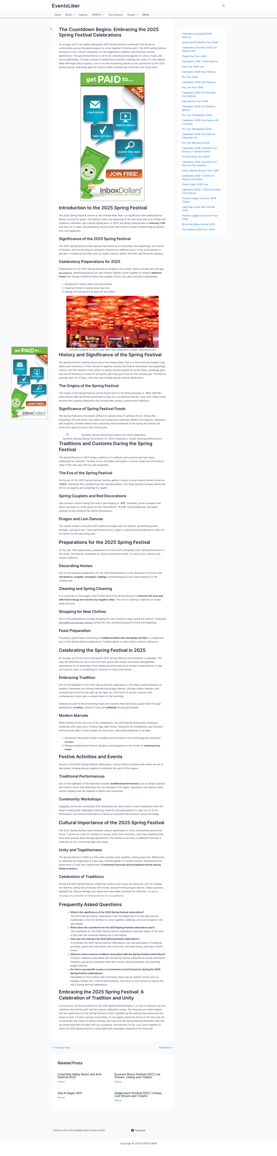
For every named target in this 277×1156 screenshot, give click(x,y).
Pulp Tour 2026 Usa (193, 66)
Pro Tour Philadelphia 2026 (197, 115)
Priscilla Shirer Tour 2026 (196, 156)
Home (57, 14)
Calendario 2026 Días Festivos (199, 71)
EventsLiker (66, 6)
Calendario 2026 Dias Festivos (199, 82)
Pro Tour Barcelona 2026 (195, 142)
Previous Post (61, 1047)
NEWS (145, 14)
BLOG (68, 14)
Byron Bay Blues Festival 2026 (198, 224)
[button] (223, 6)
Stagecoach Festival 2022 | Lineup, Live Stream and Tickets (138, 1094)
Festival (83, 14)
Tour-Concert (115, 14)
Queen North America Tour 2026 (200, 42)
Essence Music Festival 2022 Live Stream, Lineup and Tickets (137, 1076)
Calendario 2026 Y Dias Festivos (200, 61)
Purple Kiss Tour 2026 (194, 56)
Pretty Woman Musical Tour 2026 (200, 170)
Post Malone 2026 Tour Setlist (198, 229)
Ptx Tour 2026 (190, 77)
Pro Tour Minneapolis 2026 (197, 128)
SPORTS (96, 14)
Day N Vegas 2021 (70, 1093)
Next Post (166, 1047)
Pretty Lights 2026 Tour (195, 184)
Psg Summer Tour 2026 (195, 101)
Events (131, 14)
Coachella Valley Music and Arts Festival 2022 (80, 1076)
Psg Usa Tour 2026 (192, 87)
